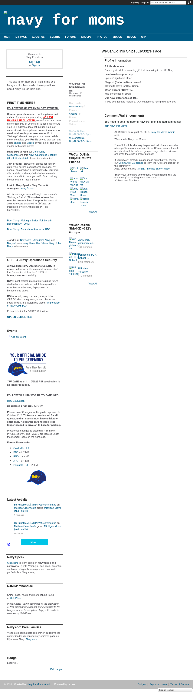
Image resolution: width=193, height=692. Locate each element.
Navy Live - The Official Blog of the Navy (34, 244)
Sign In (145, 2)
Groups (73, 113)
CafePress (15, 598)
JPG (15, 460)
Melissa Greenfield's (25, 507)
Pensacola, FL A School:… (87, 256)
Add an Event (18, 336)
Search (189, 2)
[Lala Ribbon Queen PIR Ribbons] (84, 191)
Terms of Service (179, 684)
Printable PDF (21, 465)
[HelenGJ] (84, 171)
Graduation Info (21, 448)
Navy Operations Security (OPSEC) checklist (32, 156)
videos (30, 142)
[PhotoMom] (74, 171)
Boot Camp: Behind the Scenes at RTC (28, 229)
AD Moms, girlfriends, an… (86, 241)
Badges (142, 684)
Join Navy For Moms (116, 125)
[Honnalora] (74, 201)
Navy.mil (12, 243)
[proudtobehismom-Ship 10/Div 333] (84, 201)
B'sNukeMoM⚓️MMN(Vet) (28, 504)
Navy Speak (27, 188)
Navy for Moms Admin (163, 132)
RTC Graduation (16, 400)
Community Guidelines (131, 162)
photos (17, 142)
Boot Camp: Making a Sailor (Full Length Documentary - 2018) (29, 222)
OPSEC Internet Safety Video (153, 168)
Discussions (75, 106)
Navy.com (31, 639)
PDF (15, 452)
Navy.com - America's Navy (35, 240)
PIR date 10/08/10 (83, 270)
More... (35, 542)
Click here (12, 562)
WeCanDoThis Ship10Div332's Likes (80, 139)
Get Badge (56, 669)
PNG (16, 456)
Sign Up (135, 2)
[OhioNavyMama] (84, 181)
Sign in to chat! (166, 690)
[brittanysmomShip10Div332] (74, 181)
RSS (9, 544)
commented (49, 504)
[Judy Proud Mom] (74, 191)
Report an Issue (158, 684)
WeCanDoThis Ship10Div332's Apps (80, 132)
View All (92, 211)
